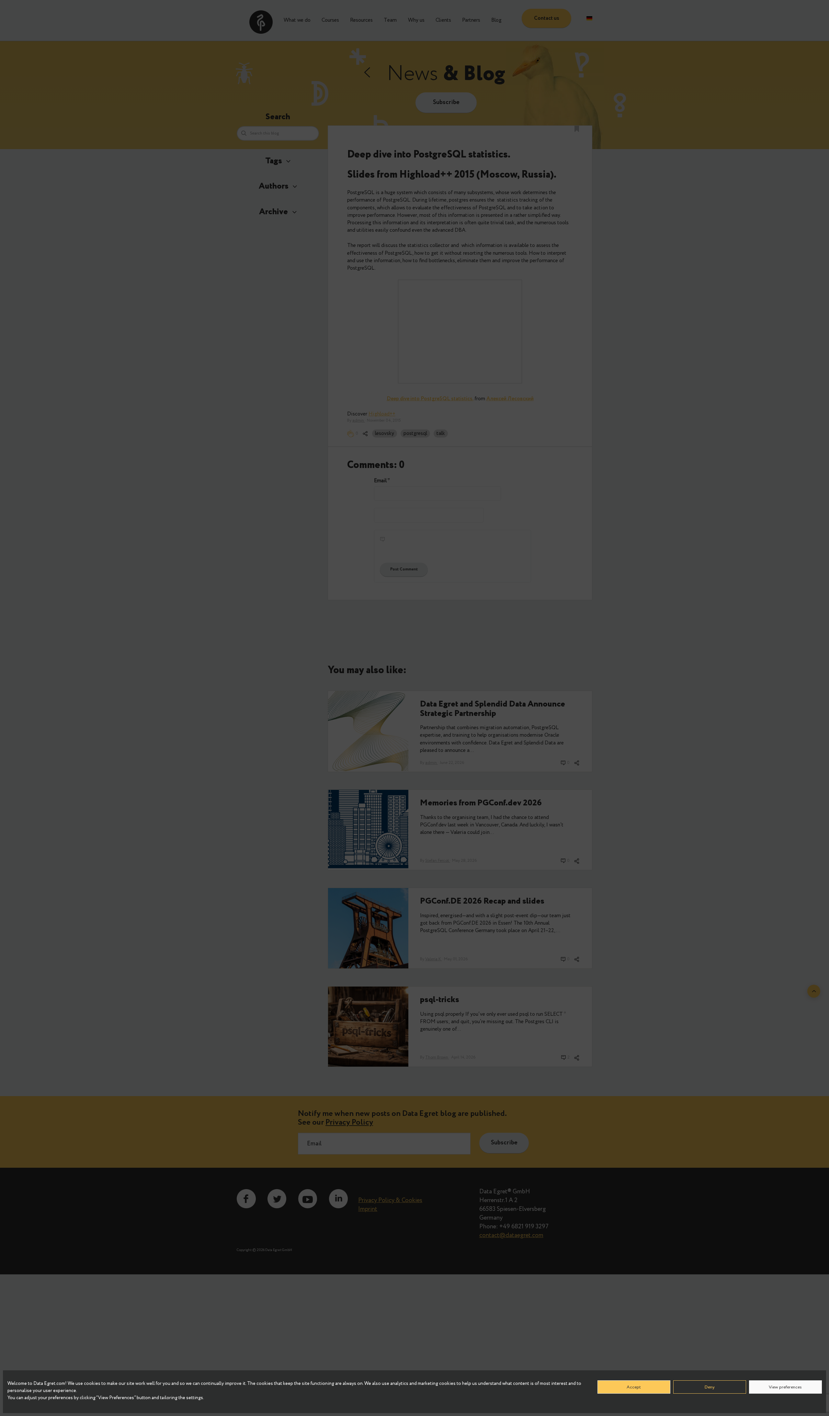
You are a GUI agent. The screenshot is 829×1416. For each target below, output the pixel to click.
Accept (634, 1387)
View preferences (785, 1387)
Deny (709, 1387)
